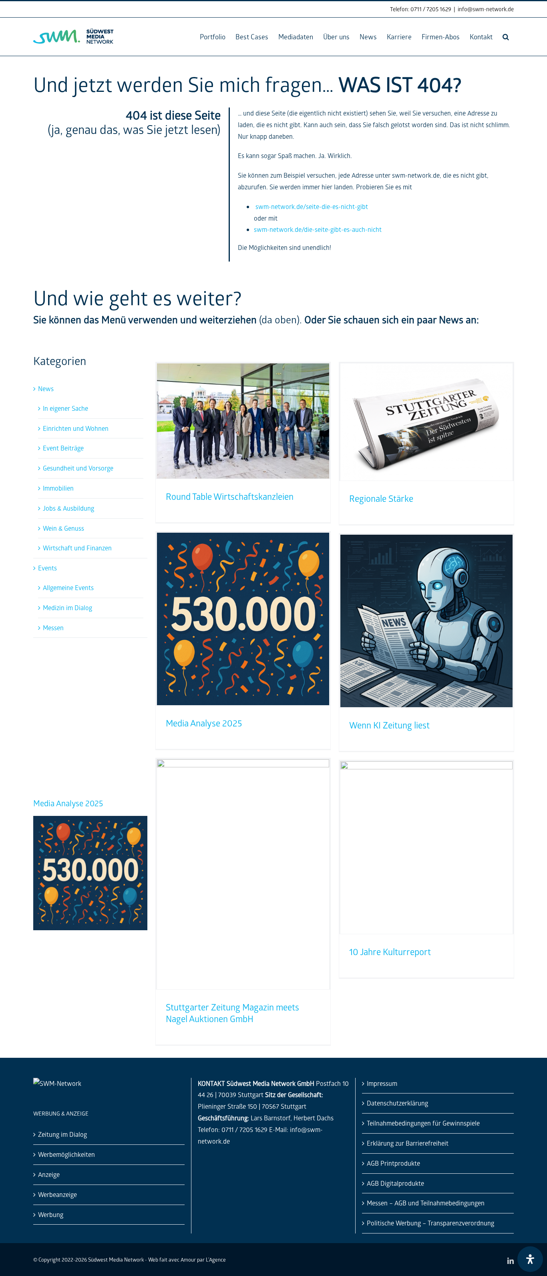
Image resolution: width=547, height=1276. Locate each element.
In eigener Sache (65, 408)
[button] (505, 37)
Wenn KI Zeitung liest (389, 725)
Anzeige (49, 1174)
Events (47, 568)
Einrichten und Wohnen (76, 428)
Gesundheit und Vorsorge (78, 468)
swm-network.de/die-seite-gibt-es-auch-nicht (318, 229)
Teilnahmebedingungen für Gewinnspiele (423, 1123)
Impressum (382, 1083)
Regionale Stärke (381, 498)
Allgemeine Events (68, 587)
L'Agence (216, 1259)
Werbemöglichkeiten (66, 1154)
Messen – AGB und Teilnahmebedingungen (426, 1203)
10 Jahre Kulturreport (390, 952)
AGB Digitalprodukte (395, 1183)
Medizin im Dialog (67, 607)
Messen (53, 627)
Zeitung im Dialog (62, 1134)
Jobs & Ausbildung (68, 508)
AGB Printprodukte (393, 1163)
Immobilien (58, 488)
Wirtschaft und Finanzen (77, 548)
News (46, 388)
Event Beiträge (63, 448)
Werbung (50, 1214)
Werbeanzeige (57, 1194)
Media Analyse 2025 (204, 723)
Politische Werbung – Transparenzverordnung (430, 1223)
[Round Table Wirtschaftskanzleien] (90, 830)
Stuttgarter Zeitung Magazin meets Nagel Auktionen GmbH (232, 1012)
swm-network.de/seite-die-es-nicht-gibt (311, 206)
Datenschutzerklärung (397, 1103)
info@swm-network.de (486, 9)
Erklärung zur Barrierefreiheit (407, 1143)
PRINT (101, 668)
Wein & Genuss (63, 528)
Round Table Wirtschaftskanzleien (69, 808)
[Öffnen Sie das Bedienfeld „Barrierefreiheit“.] (530, 1259)
